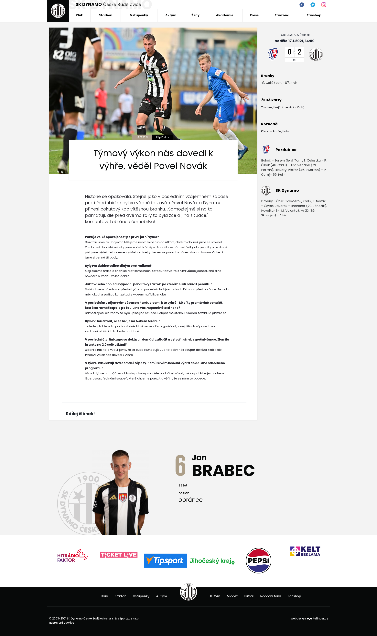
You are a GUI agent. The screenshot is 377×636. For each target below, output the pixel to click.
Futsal (248, 596)
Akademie (224, 15)
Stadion (105, 15)
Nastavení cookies (61, 623)
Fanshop (314, 15)
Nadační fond (270, 596)
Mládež (232, 596)
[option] (72, 557)
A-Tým (161, 596)
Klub (79, 15)
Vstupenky (139, 15)
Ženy (195, 15)
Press (254, 15)
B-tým (215, 596)
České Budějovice (108, 4)
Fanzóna (282, 15)
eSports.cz (125, 618)
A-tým (170, 15)
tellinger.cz (320, 618)
